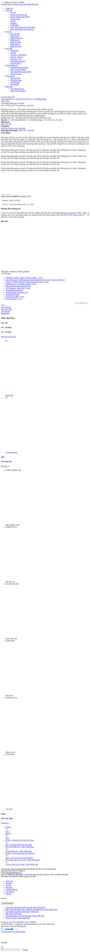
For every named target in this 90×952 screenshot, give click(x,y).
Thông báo (14, 51)
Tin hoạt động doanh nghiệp (20, 72)
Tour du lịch (14, 36)
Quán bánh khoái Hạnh (14, 290)
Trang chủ (9, 8)
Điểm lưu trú (15, 40)
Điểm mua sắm (15, 46)
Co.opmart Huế (11, 452)
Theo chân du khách (17, 61)
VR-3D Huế (15, 82)
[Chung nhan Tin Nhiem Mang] (13, 932)
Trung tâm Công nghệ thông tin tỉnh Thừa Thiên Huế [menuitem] (25, 907)
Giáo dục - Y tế (16, 59)
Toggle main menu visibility (14, 2)
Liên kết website (7, 903)
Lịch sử (13, 13)
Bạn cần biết (15, 34)
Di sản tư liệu (15, 19)
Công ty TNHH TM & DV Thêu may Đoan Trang (24, 282)
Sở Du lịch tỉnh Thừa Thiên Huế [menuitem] (18, 918)
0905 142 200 (6, 124)
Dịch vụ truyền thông (18, 70)
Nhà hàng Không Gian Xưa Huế (13, 128)
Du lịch (8, 32)
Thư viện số (10, 76)
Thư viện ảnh (15, 78)
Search (25, 950)
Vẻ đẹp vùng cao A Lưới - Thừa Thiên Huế (22, 864)
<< (76, 303)
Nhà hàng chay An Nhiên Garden (18, 284)
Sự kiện (13, 53)
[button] (5, 101)
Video (3, 814)
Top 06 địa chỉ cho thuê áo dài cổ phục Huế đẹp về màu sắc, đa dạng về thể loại (35, 280)
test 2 (7, 831)
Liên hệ (8, 894)
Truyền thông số (12, 65)
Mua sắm (9, 87)
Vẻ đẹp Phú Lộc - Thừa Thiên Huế (19, 851)
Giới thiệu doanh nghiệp (19, 68)
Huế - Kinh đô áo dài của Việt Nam (19, 845)
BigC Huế (9, 395)
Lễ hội (12, 21)
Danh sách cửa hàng (17, 91)
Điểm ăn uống (15, 42)
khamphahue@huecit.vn (14, 873)
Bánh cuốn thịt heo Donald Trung (18, 286)
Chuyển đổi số (15, 63)
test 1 (7, 838)
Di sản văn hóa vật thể (18, 15)
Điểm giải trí (15, 44)
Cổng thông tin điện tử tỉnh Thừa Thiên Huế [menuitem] (22, 912)
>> (87, 303)
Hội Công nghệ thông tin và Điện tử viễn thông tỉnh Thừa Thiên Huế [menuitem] (31, 910)
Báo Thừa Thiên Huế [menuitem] (14, 914)
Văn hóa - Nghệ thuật (18, 55)
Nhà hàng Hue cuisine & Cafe (17, 292)
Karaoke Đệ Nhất (12, 295)
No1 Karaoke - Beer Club (15, 288)
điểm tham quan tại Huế (65, 213)
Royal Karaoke (11, 299)
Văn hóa (9, 10)
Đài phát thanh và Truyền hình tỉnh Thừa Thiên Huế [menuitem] (25, 916)
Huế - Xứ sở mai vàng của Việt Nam (19, 858)
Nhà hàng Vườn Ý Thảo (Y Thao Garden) (21, 278)
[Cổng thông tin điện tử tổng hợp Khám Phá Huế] (20, 4)
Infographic (14, 84)
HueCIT (23, 926)
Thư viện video (16, 80)
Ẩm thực (13, 23)
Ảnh (2, 457)
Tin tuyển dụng (16, 74)
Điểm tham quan (16, 38)
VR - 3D (4, 323)
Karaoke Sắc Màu (12, 297)
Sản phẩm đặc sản (17, 89)
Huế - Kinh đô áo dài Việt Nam (22, 29)
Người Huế (14, 25)
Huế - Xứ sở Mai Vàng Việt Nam (22, 27)
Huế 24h (9, 48)
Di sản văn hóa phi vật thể (20, 17)
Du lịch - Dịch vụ (16, 57)
